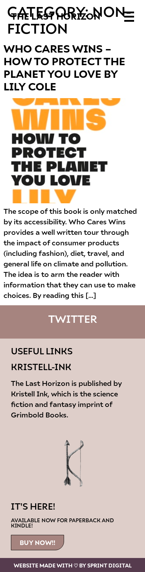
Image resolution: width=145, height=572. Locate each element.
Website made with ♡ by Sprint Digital (73, 565)
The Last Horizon (55, 15)
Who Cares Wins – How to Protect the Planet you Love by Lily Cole (64, 67)
